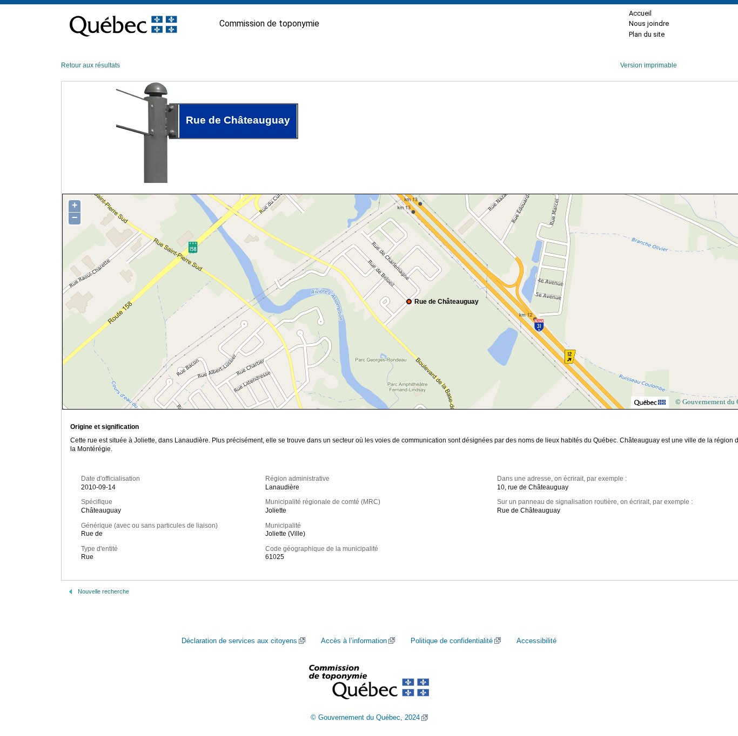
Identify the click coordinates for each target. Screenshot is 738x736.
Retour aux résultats (90, 65)
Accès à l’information (354, 641)
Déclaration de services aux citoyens (239, 641)
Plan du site (647, 34)
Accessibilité (536, 641)
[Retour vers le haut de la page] (711, 676)
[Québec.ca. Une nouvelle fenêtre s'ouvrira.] (123, 23)
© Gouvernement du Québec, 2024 (365, 717)
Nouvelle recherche (103, 591)
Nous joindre (649, 23)
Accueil (640, 13)
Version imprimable (648, 65)
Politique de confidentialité (452, 641)
